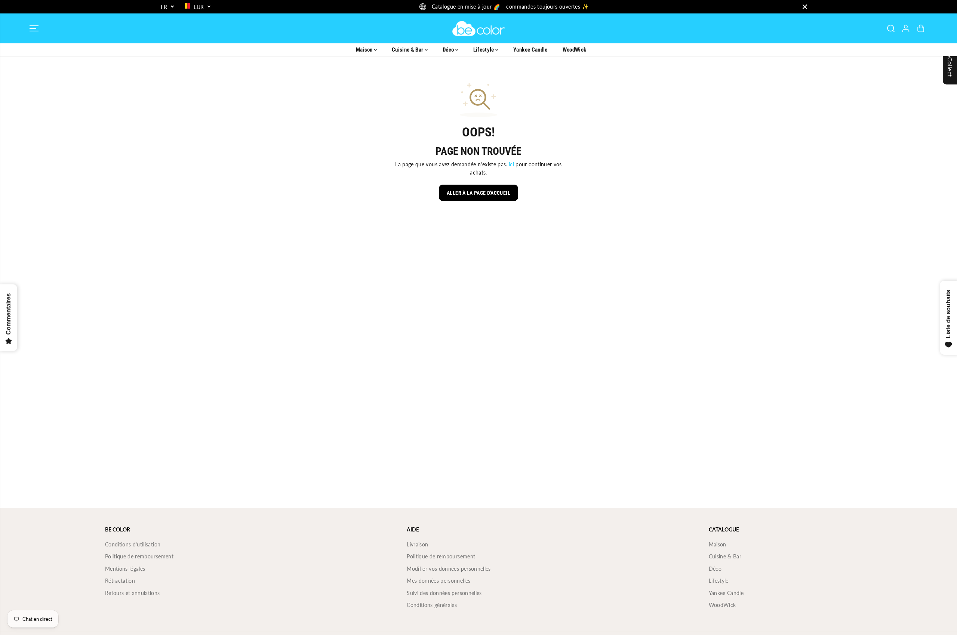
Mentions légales (125, 568)
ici (511, 164)
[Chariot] (920, 28)
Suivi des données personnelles (444, 593)
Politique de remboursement (139, 556)
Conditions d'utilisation (132, 544)
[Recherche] (891, 28)
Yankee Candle (530, 49)
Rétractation (120, 580)
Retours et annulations (132, 593)
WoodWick (575, 49)
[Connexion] (906, 28)
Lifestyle (484, 49)
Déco (449, 49)
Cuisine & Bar (408, 49)
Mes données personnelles (438, 580)
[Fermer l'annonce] (804, 6)
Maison (365, 49)
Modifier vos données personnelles (449, 568)
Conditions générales (432, 605)
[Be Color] (478, 28)
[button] (34, 28)
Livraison (417, 544)
